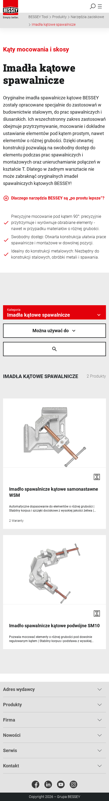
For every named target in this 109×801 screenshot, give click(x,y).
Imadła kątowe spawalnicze (54, 24)
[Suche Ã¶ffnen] (54, 349)
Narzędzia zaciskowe (87, 17)
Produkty (59, 17)
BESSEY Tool (38, 17)
